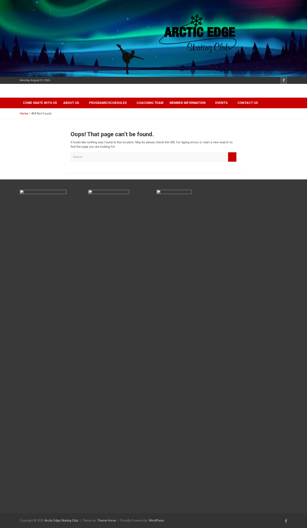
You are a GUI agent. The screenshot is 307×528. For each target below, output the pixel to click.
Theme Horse (106, 520)
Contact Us (247, 103)
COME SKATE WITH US (40, 103)
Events (221, 103)
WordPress (156, 520)
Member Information (188, 103)
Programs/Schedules (108, 103)
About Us (71, 103)
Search (232, 157)
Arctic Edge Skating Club (61, 520)
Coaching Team (150, 103)
